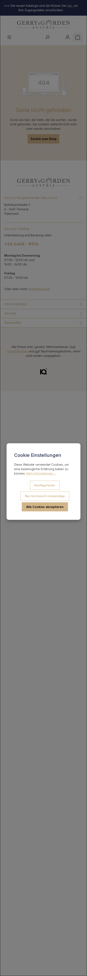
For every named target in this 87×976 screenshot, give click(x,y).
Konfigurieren (44, 485)
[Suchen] (47, 37)
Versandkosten (17, 351)
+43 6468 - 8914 (21, 243)
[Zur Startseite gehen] (43, 24)
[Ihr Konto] (68, 37)
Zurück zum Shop (43, 139)
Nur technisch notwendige (45, 496)
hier (69, 5)
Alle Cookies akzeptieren (45, 507)
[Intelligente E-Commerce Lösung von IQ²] (43, 371)
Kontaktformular (39, 289)
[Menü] (9, 37)
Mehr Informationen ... (41, 473)
